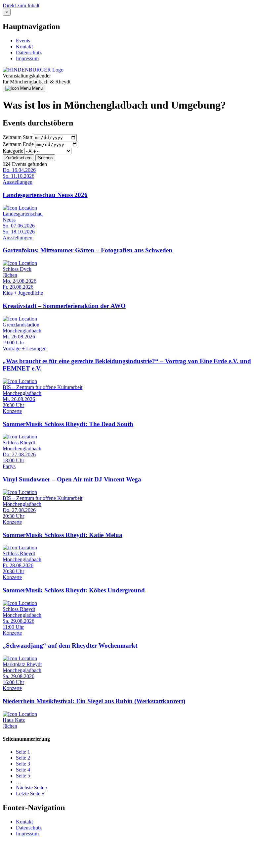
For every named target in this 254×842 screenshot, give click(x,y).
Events (23, 40)
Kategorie (13, 151)
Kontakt (24, 46)
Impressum (27, 58)
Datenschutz (29, 52)
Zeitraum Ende (18, 144)
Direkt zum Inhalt (21, 5)
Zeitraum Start (17, 137)
